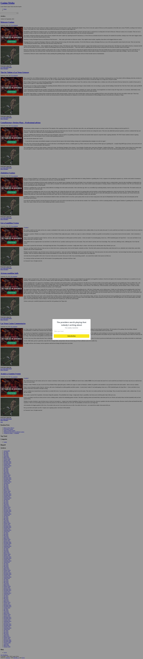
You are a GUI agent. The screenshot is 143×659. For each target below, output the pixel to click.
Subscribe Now (71, 336)
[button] (71, 323)
